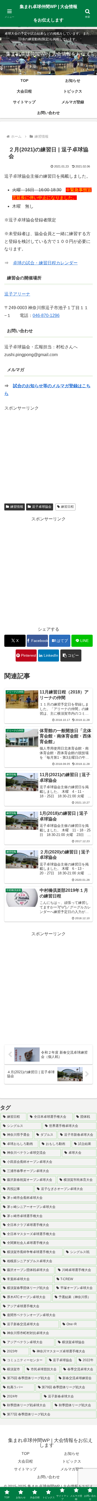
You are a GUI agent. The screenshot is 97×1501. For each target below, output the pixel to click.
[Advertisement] (49, 449)
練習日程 (67, 507)
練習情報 (16, 507)
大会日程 (25, 1461)
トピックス (71, 1461)
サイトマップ (25, 1469)
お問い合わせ (48, 1477)
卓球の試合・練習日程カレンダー (45, 263)
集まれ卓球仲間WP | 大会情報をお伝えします (48, 13)
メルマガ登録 (71, 1469)
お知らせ (71, 1453)
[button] (71, 655)
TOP (25, 1453)
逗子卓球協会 (41, 507)
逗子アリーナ (17, 294)
